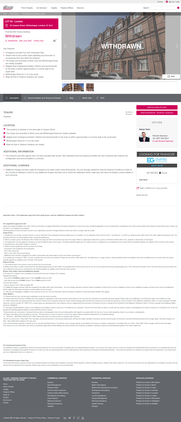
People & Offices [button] (67, 8)
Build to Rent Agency (99, 385)
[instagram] (78, 417)
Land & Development (99, 395)
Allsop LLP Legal (53, 418)
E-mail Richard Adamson (163, 141)
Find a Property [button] (27, 8)
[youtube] (82, 417)
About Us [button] (80, 8)
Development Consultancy (56, 395)
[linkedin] (65, 417)
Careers (160, 2)
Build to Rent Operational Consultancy (105, 387)
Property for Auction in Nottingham (148, 401)
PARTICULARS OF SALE (157, 107)
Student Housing (97, 403)
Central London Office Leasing (57, 393)
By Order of (129, 112)
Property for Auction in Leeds (146, 387)
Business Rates (52, 387)
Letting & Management (99, 398)
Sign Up (171, 2)
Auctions (50, 382)
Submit (178, 8)
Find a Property (8, 386)
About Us (6, 394)
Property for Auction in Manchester (148, 398)
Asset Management (54, 385)
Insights (5, 389)
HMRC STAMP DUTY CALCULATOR (153, 188)
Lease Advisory (52, 398)
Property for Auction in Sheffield (147, 403)
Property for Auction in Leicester (147, 390)
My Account (7, 400)
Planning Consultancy (54, 403)
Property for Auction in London (146, 395)
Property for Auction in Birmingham (148, 382)
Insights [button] (54, 8)
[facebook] (74, 417)
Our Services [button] (41, 8)
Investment (95, 393)
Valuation (50, 406)
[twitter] (69, 417)
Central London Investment (56, 390)
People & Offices (9, 392)
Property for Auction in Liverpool (147, 393)
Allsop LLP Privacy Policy (37, 418)
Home (5, 384)
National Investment (54, 401)
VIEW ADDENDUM (157, 113)
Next (177, 46)
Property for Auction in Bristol (146, 385)
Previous (65, 46)
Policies (5, 402)
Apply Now (157, 165)
